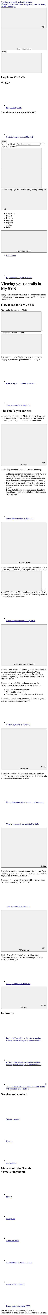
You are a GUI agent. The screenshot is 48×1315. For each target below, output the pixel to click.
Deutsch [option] (9, 218)
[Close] (21, 63)
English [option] (9, 216)
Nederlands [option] (10, 213)
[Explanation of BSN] (21, 581)
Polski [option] (8, 227)
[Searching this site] (21, 158)
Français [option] (9, 220)
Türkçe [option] (9, 225)
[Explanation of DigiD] (21, 321)
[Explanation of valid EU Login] (21, 344)
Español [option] (9, 223)
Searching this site (8, 144)
